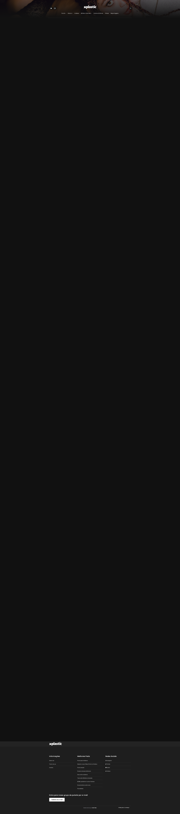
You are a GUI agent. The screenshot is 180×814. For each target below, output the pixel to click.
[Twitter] (51, 8)
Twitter (108, 764)
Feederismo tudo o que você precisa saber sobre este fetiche (122, 102)
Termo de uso (52, 764)
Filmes (107, 13)
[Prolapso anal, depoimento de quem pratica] (111, 37)
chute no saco (93, 84)
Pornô (63, 13)
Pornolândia (80, 788)
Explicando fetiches (60, 54)
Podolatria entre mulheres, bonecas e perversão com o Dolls (122, 45)
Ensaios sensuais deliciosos (84, 771)
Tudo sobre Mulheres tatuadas (84, 778)
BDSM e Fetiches (86, 13)
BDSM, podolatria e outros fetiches (86, 781)
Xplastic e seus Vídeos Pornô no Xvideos (87, 764)
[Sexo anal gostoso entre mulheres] (111, 29)
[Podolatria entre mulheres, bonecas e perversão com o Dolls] (111, 44)
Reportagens (114, 13)
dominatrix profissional (75, 395)
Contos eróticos (98, 13)
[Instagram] (55, 8)
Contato (51, 767)
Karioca (56, 480)
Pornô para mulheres (82, 760)
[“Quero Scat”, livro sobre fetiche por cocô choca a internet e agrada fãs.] (111, 54)
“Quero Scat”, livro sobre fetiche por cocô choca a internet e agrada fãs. (75, 695)
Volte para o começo (124, 807)
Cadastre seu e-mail (57, 799)
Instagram (109, 760)
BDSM (93, 168)
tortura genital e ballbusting (81, 73)
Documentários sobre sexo (83, 785)
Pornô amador (80, 767)
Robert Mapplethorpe (60, 157)
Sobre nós (51, 760)
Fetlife (108, 767)
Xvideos (76, 13)
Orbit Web (94, 807)
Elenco (70, 13)
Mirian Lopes (95, 596)
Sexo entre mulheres (82, 774)
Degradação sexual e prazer (95, 690)
